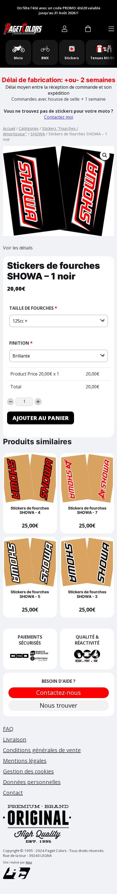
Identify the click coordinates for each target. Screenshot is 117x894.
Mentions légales (25, 760)
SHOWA (37, 133)
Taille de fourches (33, 308)
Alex (29, 862)
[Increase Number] (38, 401)
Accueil (9, 128)
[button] (105, 155)
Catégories (29, 128)
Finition (21, 343)
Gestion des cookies (28, 771)
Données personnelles (32, 782)
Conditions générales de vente (42, 750)
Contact (13, 792)
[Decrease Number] (10, 401)
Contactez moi (58, 117)
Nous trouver (58, 705)
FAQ (8, 728)
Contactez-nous (58, 692)
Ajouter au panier (41, 418)
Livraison (14, 739)
